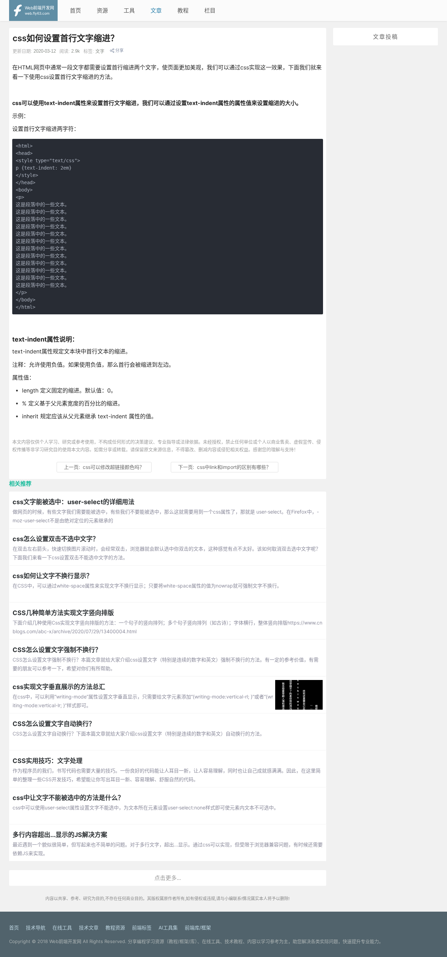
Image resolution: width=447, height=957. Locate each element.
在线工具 (62, 927)
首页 (75, 10)
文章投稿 (385, 36)
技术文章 (88, 927)
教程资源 (115, 927)
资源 (102, 10)
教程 (183, 10)
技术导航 (35, 927)
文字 (99, 51)
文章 (156, 10)
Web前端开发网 (65, 941)
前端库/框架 (198, 927)
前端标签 (142, 927)
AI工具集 (168, 927)
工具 (129, 10)
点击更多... (167, 877)
